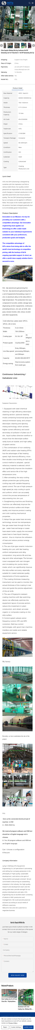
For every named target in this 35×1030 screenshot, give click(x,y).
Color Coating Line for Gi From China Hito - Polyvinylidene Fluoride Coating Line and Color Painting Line (9, 1000)
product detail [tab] (17, 88)
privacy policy (12, 1023)
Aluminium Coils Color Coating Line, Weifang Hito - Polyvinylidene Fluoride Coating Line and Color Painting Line (25, 1008)
